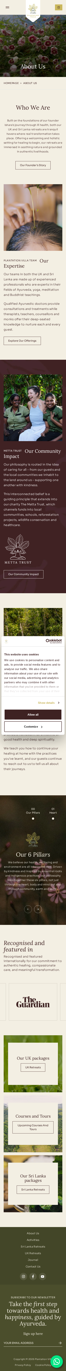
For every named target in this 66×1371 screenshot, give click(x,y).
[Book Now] (58, 7)
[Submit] (60, 1343)
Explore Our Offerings (22, 340)
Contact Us (33, 1266)
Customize (31, 726)
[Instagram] (23, 1276)
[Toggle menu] (7, 7)
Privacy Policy (23, 1365)
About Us (33, 1233)
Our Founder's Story (33, 165)
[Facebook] (33, 1276)
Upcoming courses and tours (33, 1127)
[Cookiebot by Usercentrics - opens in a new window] (46, 641)
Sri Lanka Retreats (33, 1246)
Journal (33, 1260)
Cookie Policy (43, 1365)
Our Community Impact (23, 574)
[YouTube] (42, 1276)
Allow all (33, 714)
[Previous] (28, 909)
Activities (33, 1240)
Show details (46, 702)
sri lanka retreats (33, 1189)
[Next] (38, 909)
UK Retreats (33, 1067)
